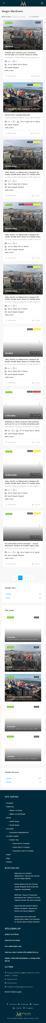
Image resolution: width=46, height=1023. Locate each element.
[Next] (30, 578)
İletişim (9, 862)
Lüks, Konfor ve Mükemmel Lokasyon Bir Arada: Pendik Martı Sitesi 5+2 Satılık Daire (22, 236)
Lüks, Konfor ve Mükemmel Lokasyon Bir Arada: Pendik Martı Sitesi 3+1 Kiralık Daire (22, 360)
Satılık (30, 84)
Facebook (13, 1004)
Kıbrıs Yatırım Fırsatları (21, 843)
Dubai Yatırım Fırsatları (21, 847)
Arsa (8, 598)
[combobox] (20, 17)
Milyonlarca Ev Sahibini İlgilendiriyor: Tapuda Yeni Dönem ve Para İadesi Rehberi (27, 875)
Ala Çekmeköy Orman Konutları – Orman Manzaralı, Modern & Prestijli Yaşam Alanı (22, 545)
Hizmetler (10, 829)
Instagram (29, 1008)
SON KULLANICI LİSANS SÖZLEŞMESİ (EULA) (21, 952)
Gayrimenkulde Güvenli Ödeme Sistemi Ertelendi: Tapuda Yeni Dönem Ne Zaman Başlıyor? (26, 908)
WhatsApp (24, 1004)
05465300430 (12, 979)
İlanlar (8, 818)
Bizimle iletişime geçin (13, 992)
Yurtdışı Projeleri (12, 836)
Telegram (35, 1004)
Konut (8, 594)
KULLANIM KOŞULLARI (13, 946)
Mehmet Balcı (12, 76)
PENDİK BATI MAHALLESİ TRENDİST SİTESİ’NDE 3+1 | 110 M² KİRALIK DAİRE (21, 54)
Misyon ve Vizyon (16, 810)
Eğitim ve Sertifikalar (17, 814)
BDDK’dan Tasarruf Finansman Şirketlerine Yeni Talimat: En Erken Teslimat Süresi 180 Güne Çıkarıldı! (27, 897)
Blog (8, 858)
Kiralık (38, 22)
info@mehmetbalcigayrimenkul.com (20, 987)
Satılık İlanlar (14, 821)
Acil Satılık (28, 204)
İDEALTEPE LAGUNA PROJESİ (17, 115)
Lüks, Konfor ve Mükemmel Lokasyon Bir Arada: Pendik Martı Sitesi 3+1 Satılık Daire (22, 173)
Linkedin (18, 1008)
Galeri (8, 854)
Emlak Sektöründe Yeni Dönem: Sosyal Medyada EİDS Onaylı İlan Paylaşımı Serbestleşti (26, 886)
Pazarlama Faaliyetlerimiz (19, 832)
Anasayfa (9, 803)
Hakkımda (10, 807)
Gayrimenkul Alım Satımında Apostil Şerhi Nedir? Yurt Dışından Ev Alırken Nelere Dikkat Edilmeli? (27, 919)
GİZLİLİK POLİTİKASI (12, 940)
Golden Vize (14, 840)
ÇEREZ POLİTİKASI (12, 934)
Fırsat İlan (37, 84)
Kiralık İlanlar (14, 825)
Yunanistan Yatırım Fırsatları (23, 851)
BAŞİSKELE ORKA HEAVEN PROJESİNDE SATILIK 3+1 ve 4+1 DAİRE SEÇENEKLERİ (22, 423)
